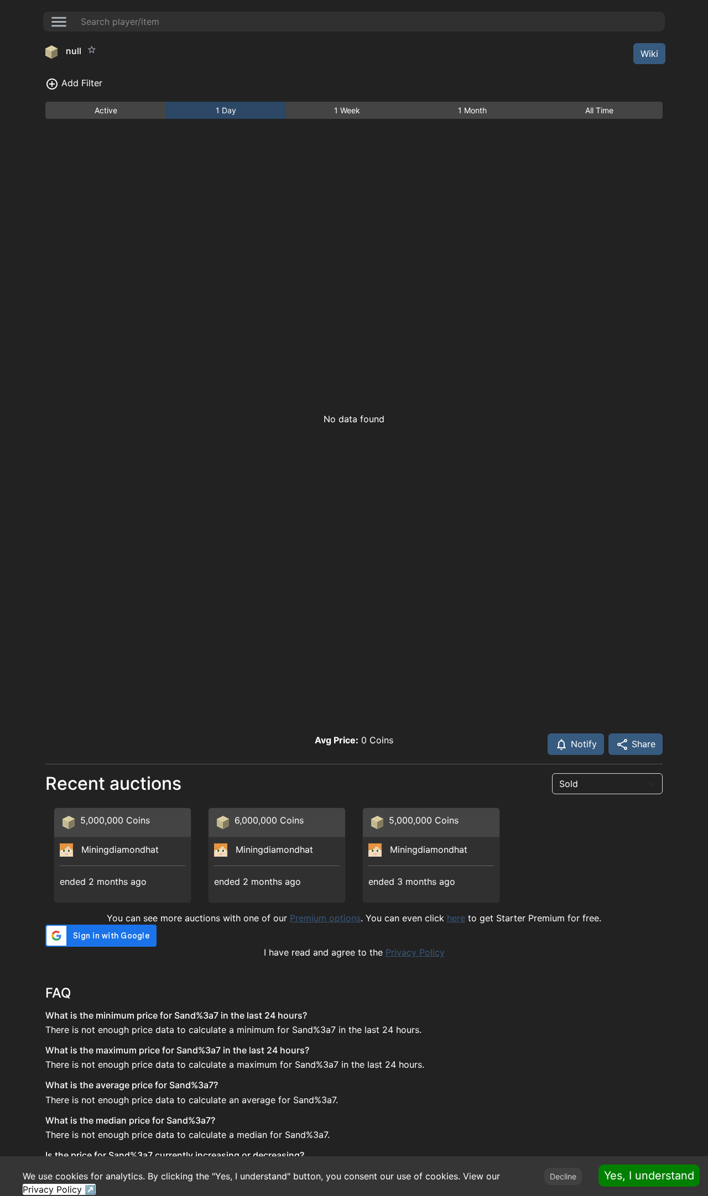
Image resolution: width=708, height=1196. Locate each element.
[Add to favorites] (92, 50)
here (456, 918)
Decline (563, 1176)
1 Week (347, 110)
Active (106, 110)
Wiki (649, 53)
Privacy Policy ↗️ (59, 1189)
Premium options (325, 918)
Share (642, 743)
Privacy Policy (415, 952)
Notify (582, 743)
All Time (599, 110)
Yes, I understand (649, 1175)
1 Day (226, 110)
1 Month (472, 110)
